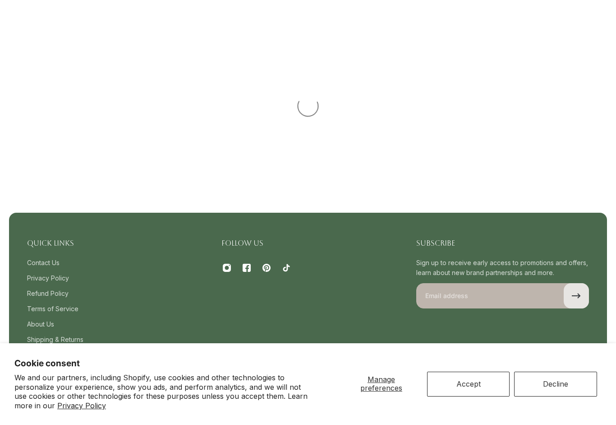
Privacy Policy (81, 405)
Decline (555, 383)
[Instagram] (227, 268)
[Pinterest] (266, 268)
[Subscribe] (576, 295)
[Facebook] (247, 268)
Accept (468, 383)
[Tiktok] (286, 268)
